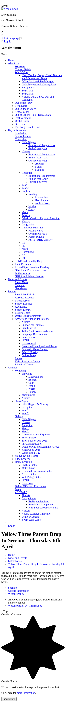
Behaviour (27, 483)
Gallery (19, 416)
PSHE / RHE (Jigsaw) (40, 239)
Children (12, 367)
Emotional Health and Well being (39, 346)
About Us (13, 63)
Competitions (29, 498)
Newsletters (21, 288)
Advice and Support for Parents (32, 318)
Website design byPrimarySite (25, 605)
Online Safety (29, 355)
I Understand (9, 699)
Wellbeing (20, 370)
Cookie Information (18, 590)
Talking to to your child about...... (39, 331)
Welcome (20, 66)
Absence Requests (25, 297)
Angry (31, 388)
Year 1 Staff (28, 90)
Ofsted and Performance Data (31, 270)
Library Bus (41, 197)
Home (11, 60)
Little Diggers (29, 142)
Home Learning (23, 461)
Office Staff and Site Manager (38, 81)
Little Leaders (22, 458)
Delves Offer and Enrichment (30, 486)
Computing (28, 251)
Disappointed (35, 376)
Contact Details (23, 69)
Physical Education (32, 443)
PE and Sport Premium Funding (32, 267)
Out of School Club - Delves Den (33, 114)
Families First (29, 328)
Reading (32, 194)
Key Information (17, 130)
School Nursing (30, 352)
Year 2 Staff (28, 93)
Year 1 (25, 184)
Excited (32, 379)
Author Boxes (42, 203)
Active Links (29, 474)
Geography (28, 224)
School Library (23, 309)
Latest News (21, 282)
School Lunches (23, 303)
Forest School (29, 437)
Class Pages (21, 401)
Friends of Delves (24, 364)
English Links (29, 464)
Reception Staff (30, 87)
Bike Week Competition (41, 504)
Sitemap (12, 587)
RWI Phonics (42, 200)
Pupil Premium (23, 264)
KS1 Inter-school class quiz (43, 507)
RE (23, 242)
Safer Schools (29, 337)
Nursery (26, 151)
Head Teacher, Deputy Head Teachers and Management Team (42, 77)
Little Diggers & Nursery (35, 404)
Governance (21, 124)
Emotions (27, 373)
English (26, 191)
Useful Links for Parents (28, 315)
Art (23, 254)
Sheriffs (26, 495)
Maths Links (28, 468)
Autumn (39, 163)
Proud (31, 385)
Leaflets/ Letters (30, 516)
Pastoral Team (22, 312)
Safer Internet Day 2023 (34, 440)
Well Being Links (31, 477)
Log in (7, 41)
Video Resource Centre (27, 361)
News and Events (17, 279)
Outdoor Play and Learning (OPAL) (41, 446)
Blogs (18, 489)
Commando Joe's (37, 233)
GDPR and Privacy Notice (29, 276)
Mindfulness (28, 394)
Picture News (35, 230)
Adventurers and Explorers (36, 434)
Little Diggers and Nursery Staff (39, 84)
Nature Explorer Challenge (36, 513)
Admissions (21, 133)
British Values (22, 273)
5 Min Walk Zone (31, 519)
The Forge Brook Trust (27, 127)
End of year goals (37, 148)
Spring (38, 166)
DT (23, 258)
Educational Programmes (41, 145)
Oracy (31, 209)
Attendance (21, 306)
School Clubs (22, 111)
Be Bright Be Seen (38, 501)
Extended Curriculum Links (36, 471)
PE (23, 245)
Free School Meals (25, 294)
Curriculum (21, 139)
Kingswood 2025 (31, 449)
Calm (31, 382)
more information (26, 692)
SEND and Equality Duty (28, 261)
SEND (25, 340)
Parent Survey (22, 300)
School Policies (23, 136)
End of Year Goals (38, 157)
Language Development (34, 334)
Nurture (26, 321)
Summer (39, 169)
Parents (12, 291)
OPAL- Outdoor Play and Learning (41, 218)
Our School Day (23, 102)
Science (26, 215)
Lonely (32, 391)
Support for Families (32, 324)
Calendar (20, 285)
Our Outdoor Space (25, 108)
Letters (18, 358)
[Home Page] (9, 8)
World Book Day (31, 452)
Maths (25, 212)
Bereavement (29, 343)
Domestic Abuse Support (35, 349)
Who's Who (21, 72)
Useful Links (22, 121)
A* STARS (21, 492)
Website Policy (16, 593)
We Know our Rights (26, 455)
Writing (32, 206)
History (26, 221)
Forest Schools (36, 236)
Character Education (32, 227)
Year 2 (25, 188)
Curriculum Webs (37, 160)
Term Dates (21, 105)
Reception (27, 172)
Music (25, 248)
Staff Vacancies (23, 118)
